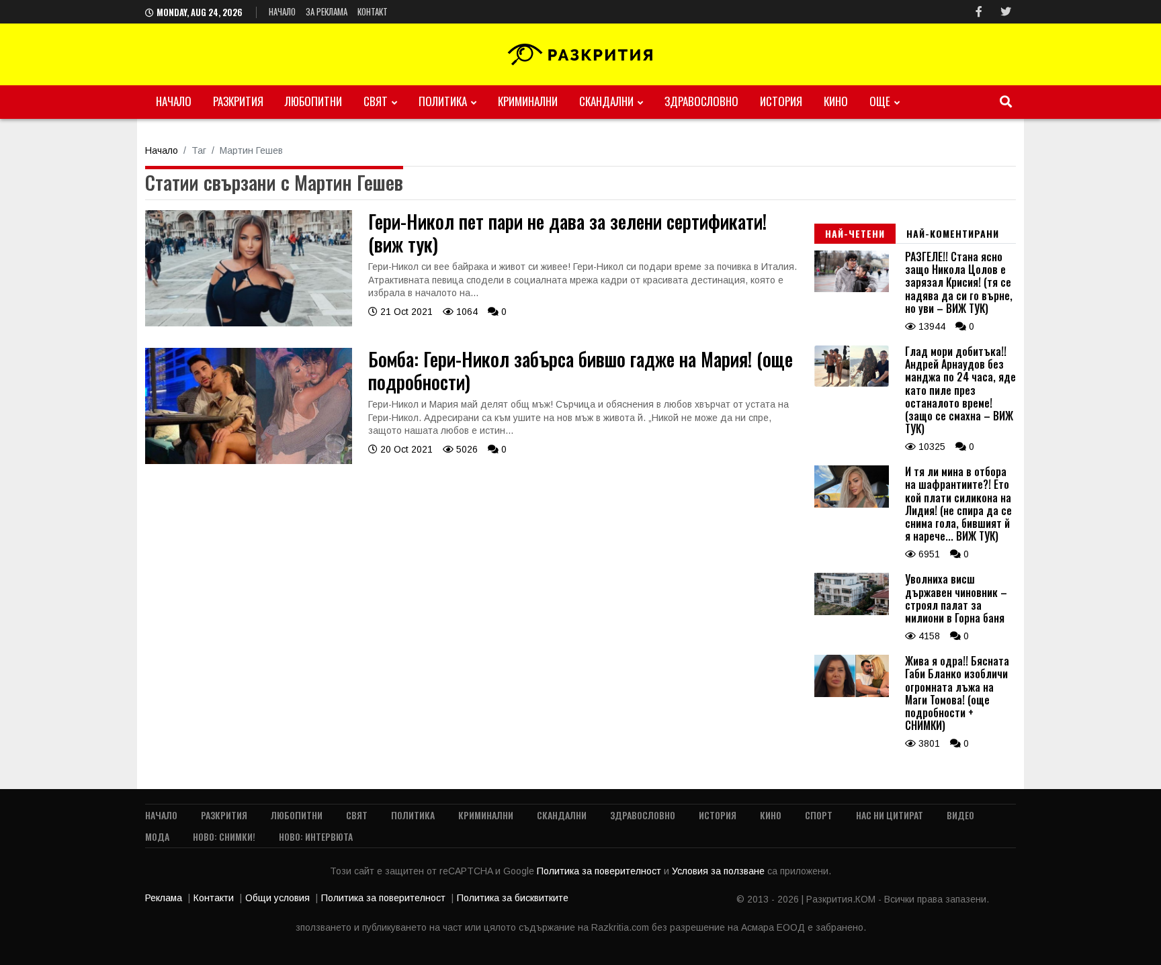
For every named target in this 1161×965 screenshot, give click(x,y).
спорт (818, 815)
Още (879, 101)
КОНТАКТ (372, 11)
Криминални (528, 101)
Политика (443, 101)
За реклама (326, 11)
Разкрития (238, 101)
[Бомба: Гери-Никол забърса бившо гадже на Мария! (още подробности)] (248, 460)
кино (836, 101)
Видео (960, 815)
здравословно (701, 101)
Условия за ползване (719, 871)
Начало (282, 11)
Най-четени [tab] (855, 233)
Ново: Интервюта (316, 836)
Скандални (606, 101)
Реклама (163, 898)
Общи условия (277, 898)
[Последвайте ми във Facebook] (979, 12)
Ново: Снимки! (224, 836)
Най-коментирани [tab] (952, 233)
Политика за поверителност (600, 871)
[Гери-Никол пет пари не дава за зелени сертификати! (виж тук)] (248, 323)
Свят (375, 101)
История (781, 101)
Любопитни (313, 101)
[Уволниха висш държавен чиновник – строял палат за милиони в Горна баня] (851, 611)
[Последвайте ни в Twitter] (1006, 12)
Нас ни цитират (889, 815)
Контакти (214, 898)
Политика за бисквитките (512, 898)
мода (157, 836)
